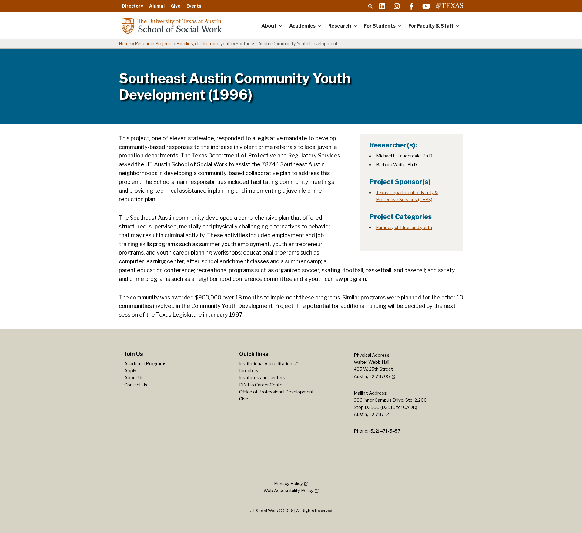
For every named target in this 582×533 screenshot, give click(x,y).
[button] (370, 6)
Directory (132, 5)
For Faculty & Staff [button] (430, 26)
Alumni (157, 5)
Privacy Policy (288, 483)
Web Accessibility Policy (288, 490)
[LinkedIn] (382, 6)
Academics (302, 26)
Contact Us (135, 385)
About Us (134, 377)
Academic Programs (145, 363)
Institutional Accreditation (265, 363)
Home (125, 43)
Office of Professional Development (276, 392)
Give (175, 5)
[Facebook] (411, 6)
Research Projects (154, 43)
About (268, 26)
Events (193, 5)
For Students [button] (380, 26)
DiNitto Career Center (261, 385)
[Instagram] (397, 6)
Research (339, 26)
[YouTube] (426, 6)
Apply (130, 370)
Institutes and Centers (262, 377)
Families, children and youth (204, 43)
